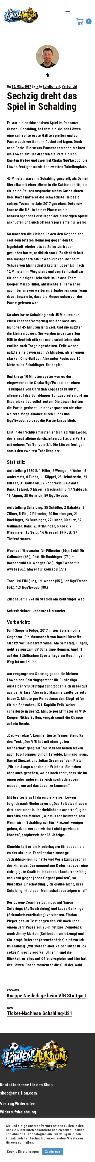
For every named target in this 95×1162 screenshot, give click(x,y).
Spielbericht (51, 86)
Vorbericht (69, 86)
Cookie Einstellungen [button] (23, 1152)
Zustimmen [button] (52, 1151)
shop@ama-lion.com (18, 1093)
